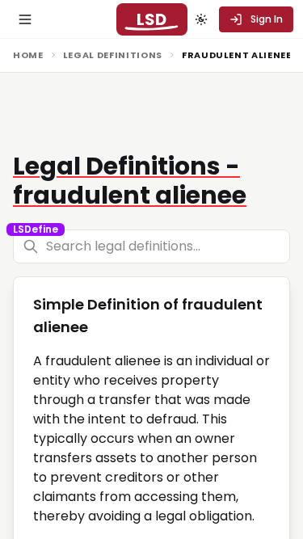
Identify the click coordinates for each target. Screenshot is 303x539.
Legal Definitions (112, 54)
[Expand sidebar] (25, 19)
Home (28, 54)
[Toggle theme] (201, 19)
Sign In (266, 19)
